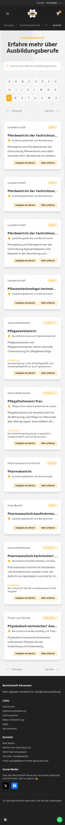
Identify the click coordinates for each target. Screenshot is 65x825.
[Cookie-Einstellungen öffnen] (5, 819)
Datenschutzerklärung (14, 710)
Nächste (49, 110)
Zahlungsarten (10, 715)
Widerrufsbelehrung (13, 719)
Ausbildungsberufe (30, 25)
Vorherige (16, 110)
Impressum (9, 706)
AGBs (5, 724)
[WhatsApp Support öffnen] (59, 819)
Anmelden (52, 2)
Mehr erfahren (48, 162)
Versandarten (10, 728)
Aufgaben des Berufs (25, 162)
